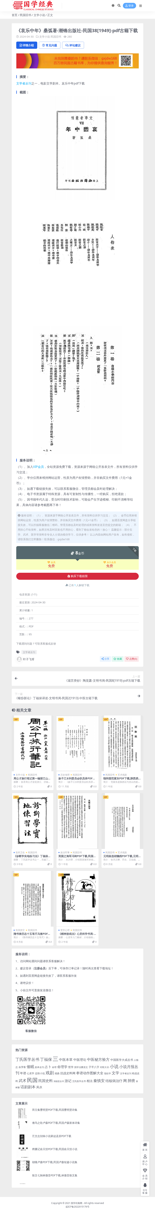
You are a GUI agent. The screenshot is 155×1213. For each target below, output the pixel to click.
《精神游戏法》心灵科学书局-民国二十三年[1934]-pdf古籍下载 (77, 935)
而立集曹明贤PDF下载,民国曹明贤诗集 (54, 1109)
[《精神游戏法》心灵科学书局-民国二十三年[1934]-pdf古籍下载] (77, 899)
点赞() (133, 658)
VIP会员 (38, 467)
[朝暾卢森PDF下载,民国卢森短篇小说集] (23, 1166)
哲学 (71, 1067)
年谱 (23, 1073)
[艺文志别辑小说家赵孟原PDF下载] (23, 1140)
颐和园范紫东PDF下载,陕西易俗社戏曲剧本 (122, 780)
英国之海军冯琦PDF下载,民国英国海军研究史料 (77, 857)
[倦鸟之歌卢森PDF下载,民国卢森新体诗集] (23, 1126)
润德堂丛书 (58, 1081)
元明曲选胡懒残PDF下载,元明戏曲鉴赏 (122, 857)
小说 (114, 1066)
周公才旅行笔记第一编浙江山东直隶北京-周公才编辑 (32, 780)
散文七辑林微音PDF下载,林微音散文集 (54, 1175)
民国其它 (20, 930)
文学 (115, 1072)
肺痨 (131, 1080)
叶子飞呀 (28, 659)
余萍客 (22, 1067)
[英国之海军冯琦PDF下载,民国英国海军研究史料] (77, 821)
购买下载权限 (79, 576)
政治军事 (65, 852)
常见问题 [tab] (51, 45)
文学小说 (39, 15)
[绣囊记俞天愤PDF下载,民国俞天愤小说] (23, 1153)
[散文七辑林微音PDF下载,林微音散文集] (23, 1179)
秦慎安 (99, 1080)
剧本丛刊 (39, 1067)
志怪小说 (40, 1073)
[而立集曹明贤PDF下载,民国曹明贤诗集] (23, 1113)
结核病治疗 (113, 1080)
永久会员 (111, 562)
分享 (106, 658)
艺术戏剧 (122, 774)
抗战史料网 (67, 1073)
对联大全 (104, 1067)
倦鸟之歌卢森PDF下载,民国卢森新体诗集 (56, 1123)
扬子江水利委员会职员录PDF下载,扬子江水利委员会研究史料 (76, 780)
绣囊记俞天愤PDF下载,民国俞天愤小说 (54, 1149)
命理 (54, 1067)
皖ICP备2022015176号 (77, 1206)
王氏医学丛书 (79, 1081)
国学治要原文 (81, 1067)
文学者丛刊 (23, 83)
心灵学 (30, 1073)
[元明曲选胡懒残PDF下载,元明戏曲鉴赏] (122, 821)
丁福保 (46, 1059)
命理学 (62, 1066)
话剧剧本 (28, 1086)
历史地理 (65, 774)
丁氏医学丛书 (27, 1059)
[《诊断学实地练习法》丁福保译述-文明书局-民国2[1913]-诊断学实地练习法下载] (32, 821)
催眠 (30, 1066)
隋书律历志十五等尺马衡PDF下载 (32, 935)
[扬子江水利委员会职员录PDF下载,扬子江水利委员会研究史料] (77, 743)
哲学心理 (65, 930)
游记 (68, 1080)
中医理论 (79, 1059)
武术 (22, 1080)
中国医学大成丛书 (121, 1060)
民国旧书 (25, 15)
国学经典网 (76, 1203)
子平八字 (94, 1067)
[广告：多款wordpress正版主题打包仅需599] (77, 62)
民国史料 (45, 1080)
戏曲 (57, 1073)
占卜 (48, 1067)
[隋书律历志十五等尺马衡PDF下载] (32, 899)
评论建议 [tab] (75, 45)
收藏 (119, 658)
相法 (90, 1081)
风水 (39, 1087)
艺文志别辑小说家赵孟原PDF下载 (51, 1136)
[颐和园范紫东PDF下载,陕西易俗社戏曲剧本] (122, 743)
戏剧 (50, 1072)
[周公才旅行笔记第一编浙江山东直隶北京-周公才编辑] (32, 743)
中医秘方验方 (98, 1059)
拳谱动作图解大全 (89, 1072)
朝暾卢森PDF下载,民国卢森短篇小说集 (54, 1162)
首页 (14, 15)
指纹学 (107, 1073)
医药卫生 (20, 852)
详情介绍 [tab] (28, 45)
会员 (53, 562)
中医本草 (66, 1059)
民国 (32, 1080)
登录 (131, 5)
